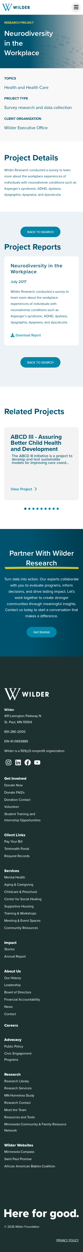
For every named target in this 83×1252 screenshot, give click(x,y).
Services (11, 871)
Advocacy (12, 1039)
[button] (25, 509)
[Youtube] (37, 762)
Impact (10, 942)
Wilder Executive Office (26, 128)
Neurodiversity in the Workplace (37, 268)
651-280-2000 (15, 731)
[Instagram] (8, 762)
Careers (11, 1025)
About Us (12, 971)
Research (12, 1074)
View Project (21, 489)
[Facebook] (27, 762)
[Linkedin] (18, 762)
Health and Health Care (26, 87)
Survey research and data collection (38, 107)
